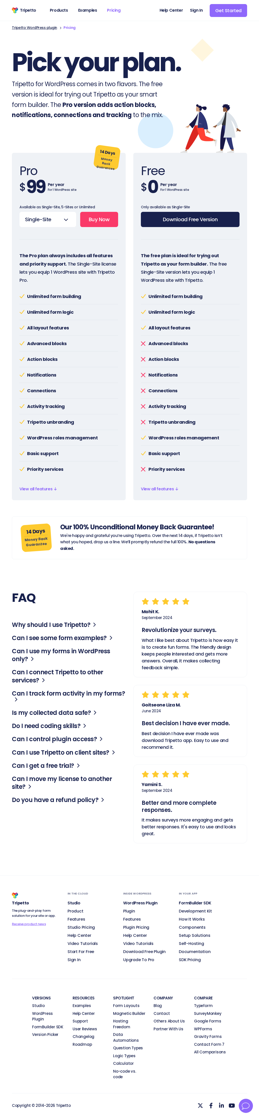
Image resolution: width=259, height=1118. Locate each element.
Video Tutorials (83, 943)
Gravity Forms (208, 1036)
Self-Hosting (191, 943)
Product (75, 911)
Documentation (194, 952)
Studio (38, 1005)
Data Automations (126, 1037)
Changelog (83, 1036)
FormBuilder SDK (47, 1027)
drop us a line (106, 542)
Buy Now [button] (99, 219)
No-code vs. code (124, 1074)
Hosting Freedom (121, 1024)
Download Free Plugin (144, 952)
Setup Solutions (194, 935)
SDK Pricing (190, 960)
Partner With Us (168, 1029)
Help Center (79, 935)
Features (76, 919)
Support (80, 1021)
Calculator (123, 1063)
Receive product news (29, 924)
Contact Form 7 (209, 1044)
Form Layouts (126, 1005)
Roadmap (82, 1044)
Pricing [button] (113, 10)
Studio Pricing (81, 927)
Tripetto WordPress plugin (34, 27)
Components (192, 927)
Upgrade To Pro (138, 960)
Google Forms (207, 1021)
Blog (158, 1005)
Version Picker (45, 1034)
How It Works (192, 919)
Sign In (74, 960)
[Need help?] (246, 1106)
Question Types (128, 1048)
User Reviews (85, 1029)
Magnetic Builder (129, 1013)
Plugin (129, 911)
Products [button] (59, 10)
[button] (38, 489)
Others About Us (169, 1021)
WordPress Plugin (42, 1016)
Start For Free (81, 952)
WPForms (203, 1029)
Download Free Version (190, 219)
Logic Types (124, 1055)
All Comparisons (210, 1052)
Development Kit (195, 911)
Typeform (203, 1005)
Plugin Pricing (136, 927)
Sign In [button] (196, 10)
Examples (82, 1005)
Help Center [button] (171, 10)
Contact (162, 1013)
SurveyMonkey (208, 1013)
